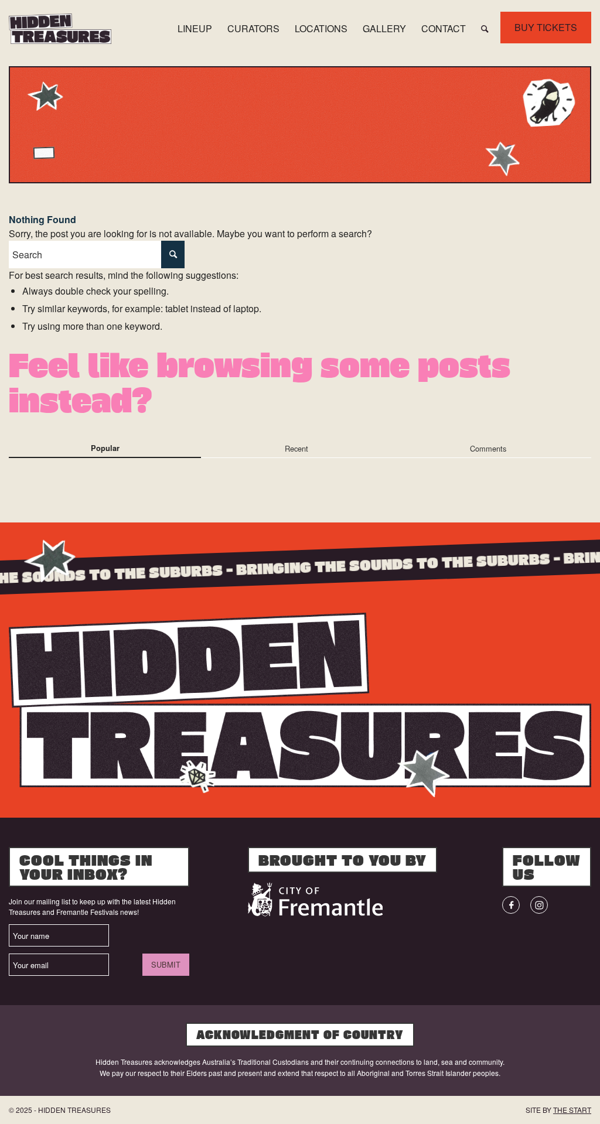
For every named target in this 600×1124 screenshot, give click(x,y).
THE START (572, 1110)
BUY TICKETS (545, 27)
